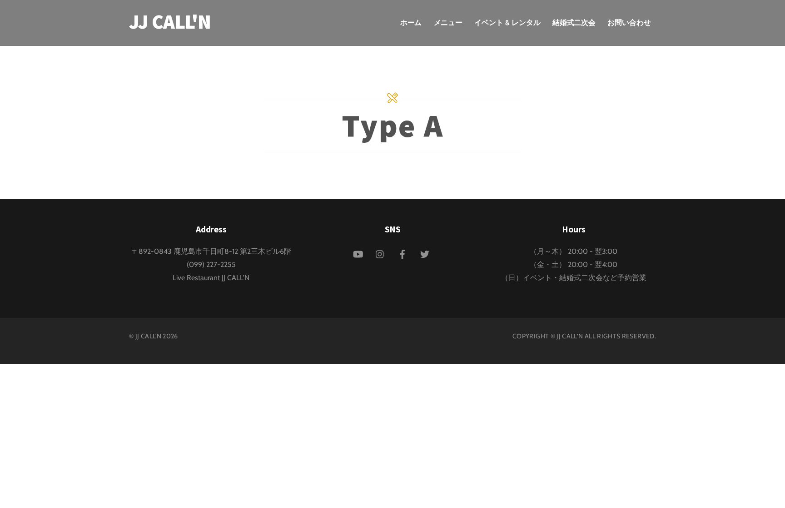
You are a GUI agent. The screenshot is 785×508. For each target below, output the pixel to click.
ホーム (411, 22)
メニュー (448, 22)
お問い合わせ (629, 22)
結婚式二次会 (574, 22)
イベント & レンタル (507, 22)
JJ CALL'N (148, 336)
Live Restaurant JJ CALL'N (211, 277)
